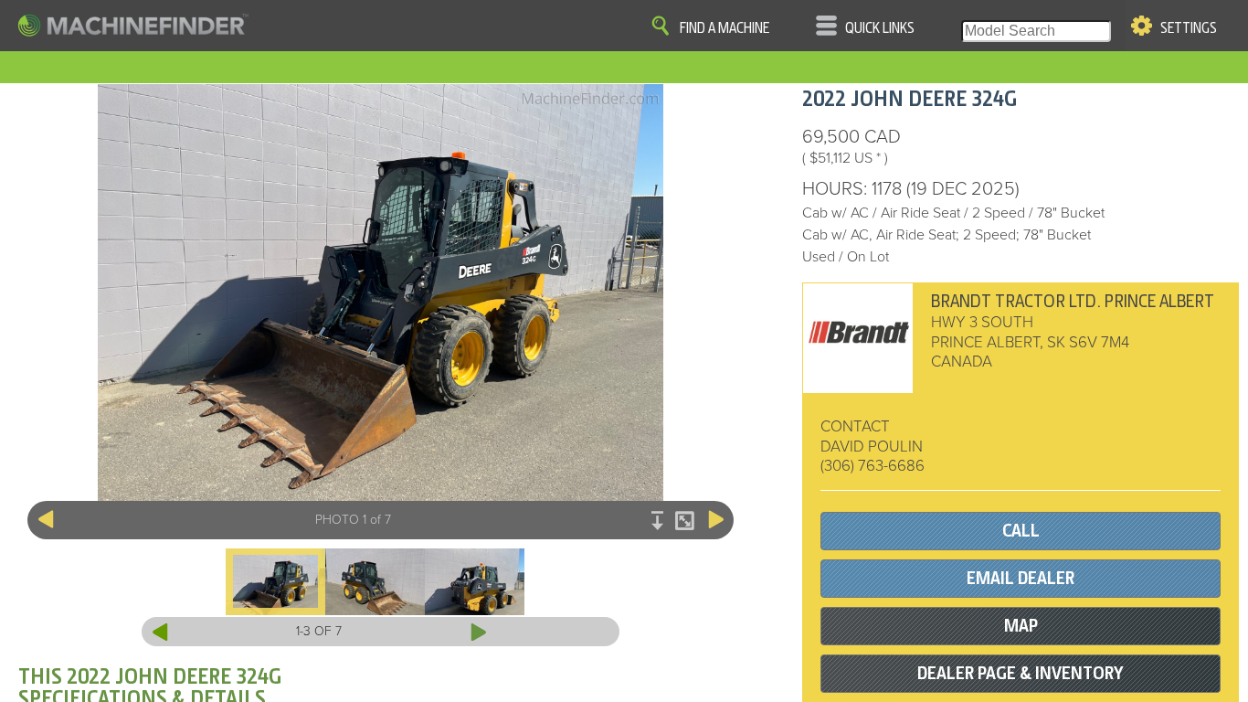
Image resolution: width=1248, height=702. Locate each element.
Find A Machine (724, 28)
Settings (1188, 28)
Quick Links (880, 28)
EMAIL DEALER (1020, 578)
